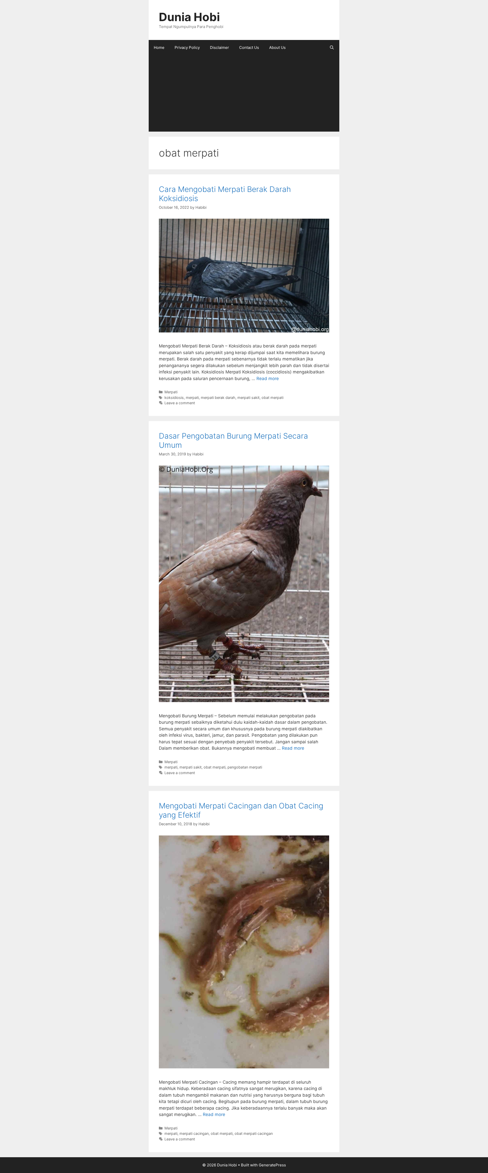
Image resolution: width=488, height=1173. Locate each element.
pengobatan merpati (244, 767)
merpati (192, 397)
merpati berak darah (218, 397)
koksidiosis (174, 397)
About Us (277, 47)
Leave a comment (179, 403)
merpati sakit (248, 397)
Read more (267, 378)
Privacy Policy (187, 47)
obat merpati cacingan (254, 1133)
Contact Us (249, 47)
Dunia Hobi (189, 17)
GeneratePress (272, 1165)
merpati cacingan (194, 1133)
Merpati (170, 392)
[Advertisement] (244, 93)
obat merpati (272, 397)
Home (159, 47)
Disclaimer (219, 47)
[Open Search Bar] (331, 47)
